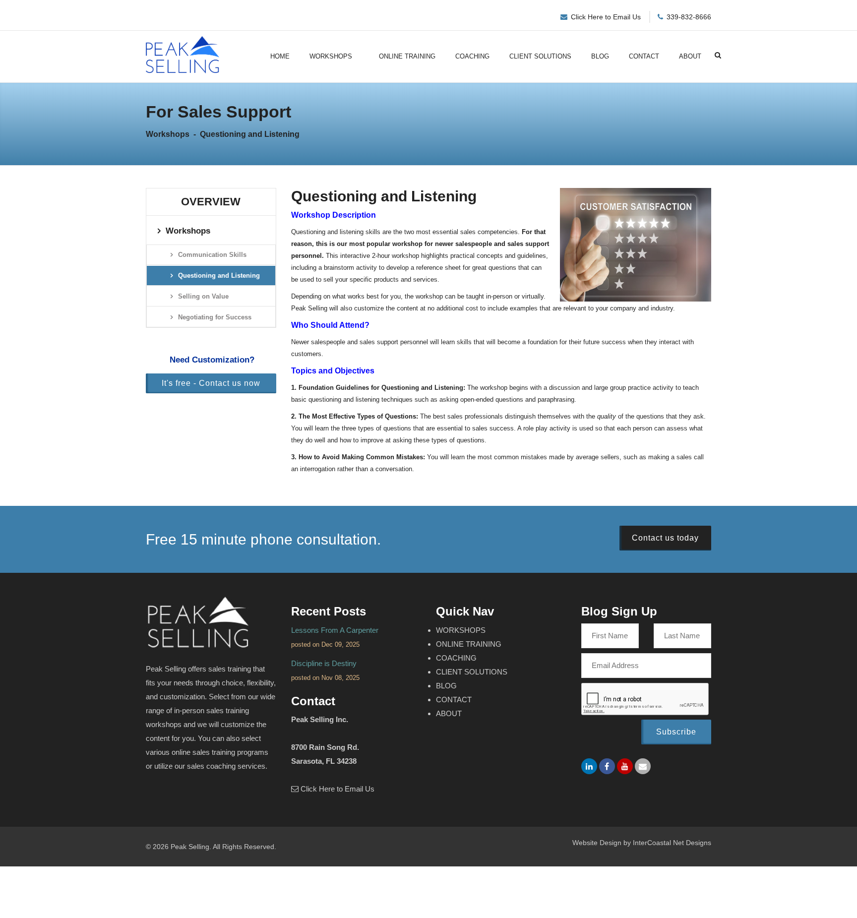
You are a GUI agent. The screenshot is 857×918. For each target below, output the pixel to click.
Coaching (472, 56)
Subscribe (676, 732)
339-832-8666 (689, 17)
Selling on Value (203, 296)
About (690, 56)
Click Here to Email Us (606, 17)
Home (280, 56)
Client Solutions (540, 56)
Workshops (330, 56)
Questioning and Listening (219, 275)
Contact (644, 56)
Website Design (596, 843)
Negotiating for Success (214, 317)
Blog (600, 56)
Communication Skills (212, 254)
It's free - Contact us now (211, 383)
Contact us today (665, 538)
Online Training (407, 56)
